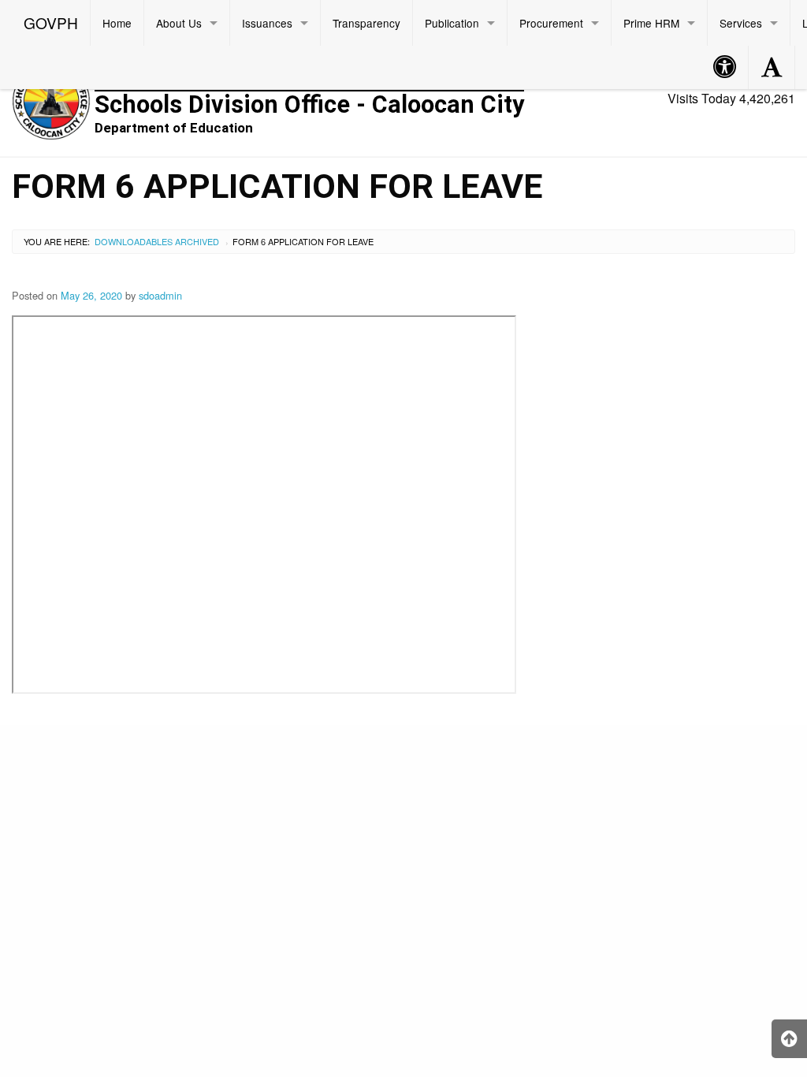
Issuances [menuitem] (267, 23)
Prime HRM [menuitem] (651, 23)
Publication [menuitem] (452, 23)
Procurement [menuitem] (551, 23)
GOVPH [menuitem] (51, 22)
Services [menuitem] (741, 23)
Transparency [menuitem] (366, 23)
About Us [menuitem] (179, 23)
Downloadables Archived (157, 241)
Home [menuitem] (117, 23)
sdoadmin (160, 295)
